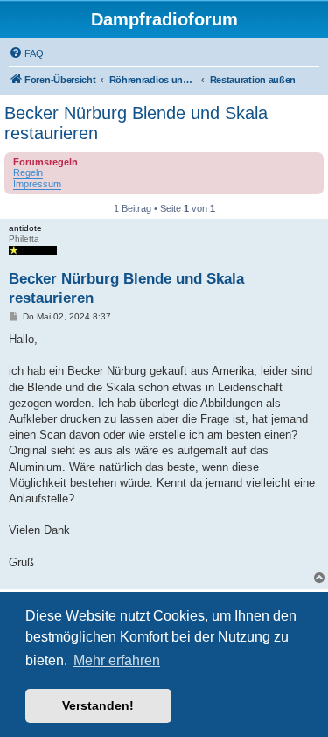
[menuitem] (26, 53)
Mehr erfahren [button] (116, 660)
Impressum (37, 184)
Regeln (28, 172)
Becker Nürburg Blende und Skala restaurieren (136, 123)
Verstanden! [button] (98, 705)
